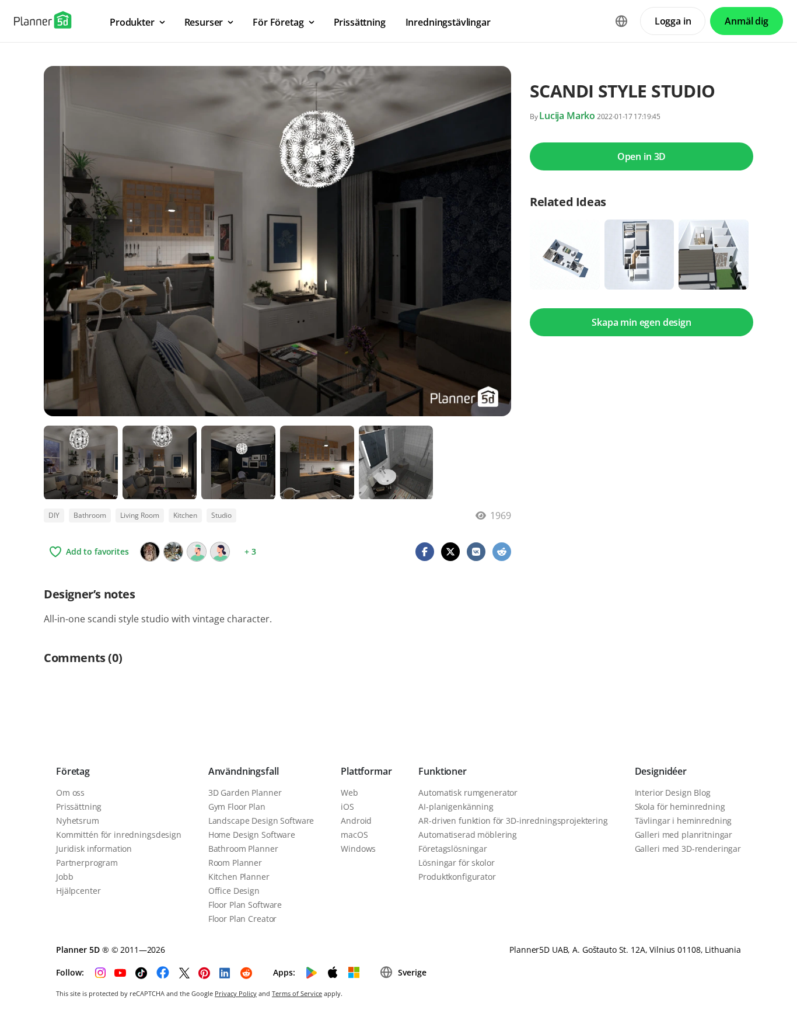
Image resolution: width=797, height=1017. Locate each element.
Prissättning (79, 806)
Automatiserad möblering (467, 834)
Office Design (234, 890)
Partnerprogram (87, 862)
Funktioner (442, 771)
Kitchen (185, 515)
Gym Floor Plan (236, 806)
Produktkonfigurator (456, 876)
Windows (358, 848)
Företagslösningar (452, 848)
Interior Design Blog (673, 792)
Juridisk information (94, 848)
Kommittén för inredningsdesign (118, 834)
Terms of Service (297, 993)
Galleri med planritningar (684, 834)
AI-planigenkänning (455, 806)
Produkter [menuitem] (132, 22)
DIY (54, 515)
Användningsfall (243, 771)
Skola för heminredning (680, 806)
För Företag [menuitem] (278, 22)
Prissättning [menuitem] (360, 22)
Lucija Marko (567, 115)
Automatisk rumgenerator (468, 792)
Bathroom (90, 515)
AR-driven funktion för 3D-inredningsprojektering (512, 820)
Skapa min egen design (641, 322)
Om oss (70, 792)
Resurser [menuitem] (203, 22)
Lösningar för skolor (456, 862)
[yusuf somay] (173, 551)
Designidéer (661, 771)
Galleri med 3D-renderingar (688, 848)
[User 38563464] (220, 551)
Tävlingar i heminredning (683, 820)
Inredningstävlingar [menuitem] (448, 22)
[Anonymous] (196, 551)
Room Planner (235, 862)
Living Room (139, 515)
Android (356, 820)
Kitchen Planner (239, 876)
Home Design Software (251, 834)
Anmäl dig (746, 21)
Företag (73, 771)
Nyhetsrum (77, 820)
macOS (354, 834)
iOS (347, 806)
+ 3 (250, 551)
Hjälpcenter (78, 890)
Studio (221, 515)
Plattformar (366, 771)
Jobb (64, 876)
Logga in (673, 21)
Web (349, 792)
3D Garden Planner (245, 792)
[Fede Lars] (150, 551)
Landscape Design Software (261, 820)
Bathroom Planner (243, 848)
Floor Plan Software (245, 904)
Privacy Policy (236, 993)
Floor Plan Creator (242, 918)
